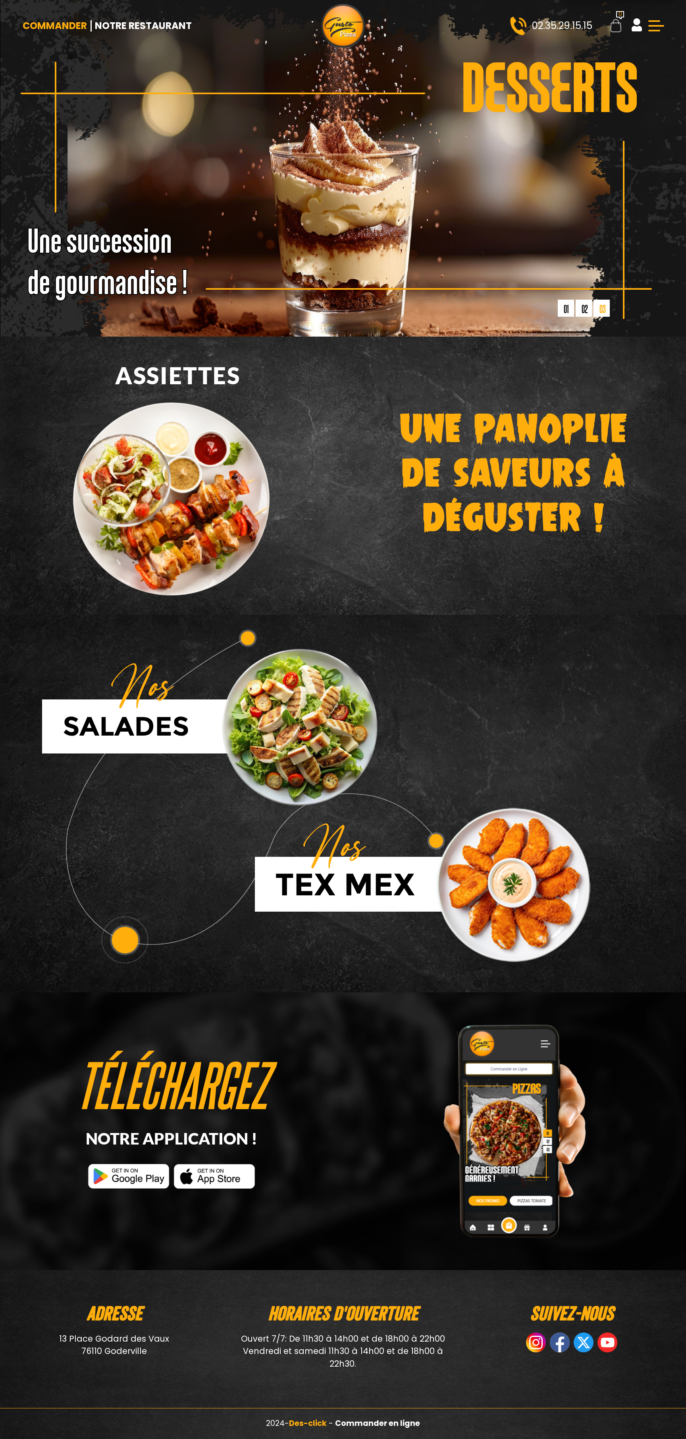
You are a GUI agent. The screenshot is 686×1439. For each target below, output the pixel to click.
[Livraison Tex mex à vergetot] (512, 886)
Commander (55, 25)
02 (585, 309)
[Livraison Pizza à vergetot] (343, 26)
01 (566, 309)
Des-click (308, 1423)
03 (602, 309)
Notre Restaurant (143, 25)
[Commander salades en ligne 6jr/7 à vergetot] (299, 728)
